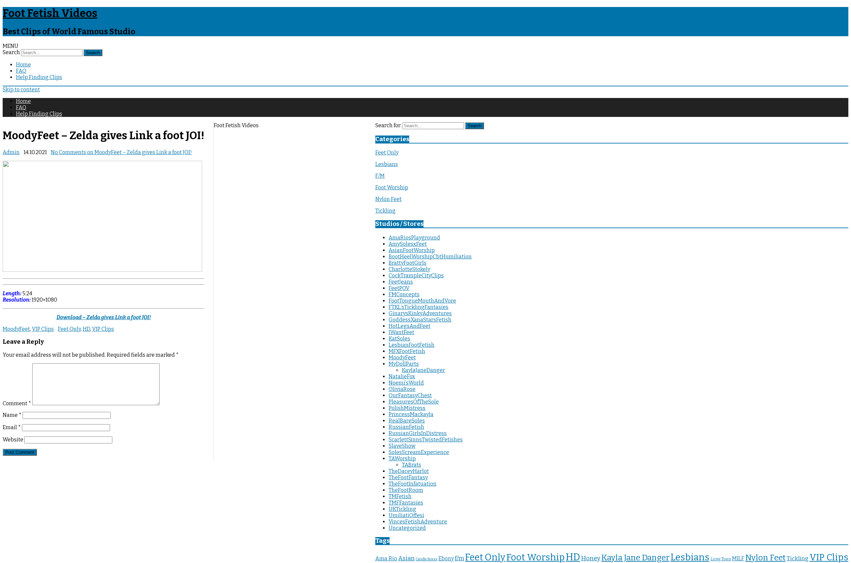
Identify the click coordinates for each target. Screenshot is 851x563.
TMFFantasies (406, 503)
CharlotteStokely (409, 269)
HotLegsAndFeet (409, 326)
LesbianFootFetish (411, 345)
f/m (459, 558)
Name (12, 415)
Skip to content (21, 89)
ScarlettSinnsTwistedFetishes (426, 439)
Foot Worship (391, 187)
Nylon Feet (388, 199)
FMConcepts (404, 294)
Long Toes (720, 558)
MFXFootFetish (407, 351)
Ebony (446, 558)
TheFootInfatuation (412, 484)
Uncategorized (407, 528)
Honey (590, 558)
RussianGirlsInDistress (418, 433)
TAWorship (402, 458)
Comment (17, 403)
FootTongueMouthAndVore (422, 301)
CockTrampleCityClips (416, 275)
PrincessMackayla (411, 414)
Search (11, 52)
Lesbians (386, 164)
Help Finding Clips (39, 77)
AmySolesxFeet (408, 244)
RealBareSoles (407, 421)
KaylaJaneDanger (423, 370)
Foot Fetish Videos (50, 13)
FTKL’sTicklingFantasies (418, 307)
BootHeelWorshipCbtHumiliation (430, 256)
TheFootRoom (406, 490)
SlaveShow (402, 446)
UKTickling (402, 509)
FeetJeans (401, 282)
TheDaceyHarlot (409, 471)
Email (12, 427)
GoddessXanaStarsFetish (420, 320)
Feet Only (69, 329)
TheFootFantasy (408, 477)
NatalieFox (402, 376)
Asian (406, 558)
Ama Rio (386, 558)
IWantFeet (401, 332)
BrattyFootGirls (407, 263)
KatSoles (399, 338)
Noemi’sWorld (406, 383)
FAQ (21, 71)
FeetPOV (399, 288)
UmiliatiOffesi (406, 515)
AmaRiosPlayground (414, 238)
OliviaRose (402, 389)
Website (13, 439)
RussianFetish (406, 427)
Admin (11, 152)
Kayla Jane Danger (635, 557)
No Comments (121, 152)
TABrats (411, 465)
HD (86, 329)
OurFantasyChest (410, 395)
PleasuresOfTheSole (414, 402)
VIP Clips (43, 329)
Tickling (385, 211)
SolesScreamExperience (419, 452)
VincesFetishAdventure (418, 521)
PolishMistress (407, 408)
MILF (738, 558)
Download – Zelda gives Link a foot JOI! (104, 317)
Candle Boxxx (426, 559)
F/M (380, 176)
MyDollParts (404, 364)
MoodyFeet (16, 329)
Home (23, 64)
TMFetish (400, 496)
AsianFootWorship (412, 250)
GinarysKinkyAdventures (420, 313)
